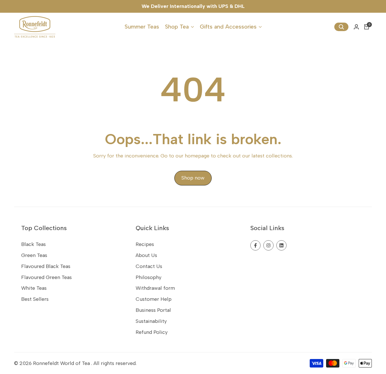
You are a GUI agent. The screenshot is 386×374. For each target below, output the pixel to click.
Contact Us (149, 266)
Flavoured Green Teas (46, 277)
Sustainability (151, 321)
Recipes (145, 244)
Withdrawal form (155, 288)
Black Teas (33, 244)
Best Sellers (35, 299)
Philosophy (148, 277)
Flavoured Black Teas (45, 266)
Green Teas (34, 255)
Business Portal (153, 310)
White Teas (34, 288)
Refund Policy (152, 332)
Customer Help (154, 299)
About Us (146, 255)
